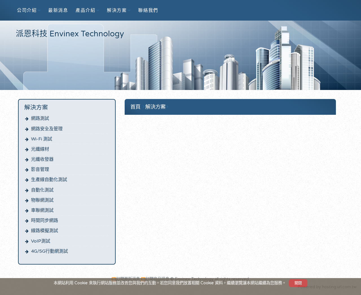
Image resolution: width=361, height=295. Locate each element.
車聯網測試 (42, 210)
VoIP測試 (40, 241)
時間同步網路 (44, 220)
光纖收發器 (42, 159)
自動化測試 (42, 190)
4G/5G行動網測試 (49, 251)
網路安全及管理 (47, 129)
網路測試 (40, 118)
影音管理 (40, 169)
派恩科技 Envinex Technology (70, 34)
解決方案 (155, 107)
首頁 (135, 107)
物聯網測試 (42, 200)
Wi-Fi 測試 (41, 139)
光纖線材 (40, 149)
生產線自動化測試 (49, 179)
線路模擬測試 (44, 231)
